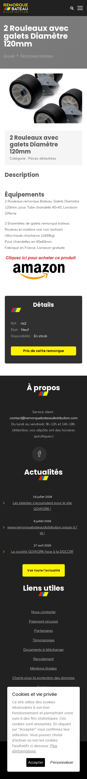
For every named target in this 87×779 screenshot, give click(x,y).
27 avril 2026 (42, 545)
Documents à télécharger (43, 649)
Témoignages (44, 640)
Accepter (35, 762)
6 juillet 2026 (42, 521)
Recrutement (43, 659)
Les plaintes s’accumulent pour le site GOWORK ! (42, 506)
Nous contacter (43, 612)
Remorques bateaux (36, 56)
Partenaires (43, 630)
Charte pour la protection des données (43, 678)
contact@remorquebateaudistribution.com (44, 418)
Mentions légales (43, 668)
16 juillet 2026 (42, 496)
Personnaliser (61, 762)
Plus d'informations (34, 748)
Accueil (9, 56)
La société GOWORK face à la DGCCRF (42, 551)
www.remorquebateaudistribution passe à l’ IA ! (42, 530)
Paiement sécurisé (43, 621)
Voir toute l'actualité (43, 570)
